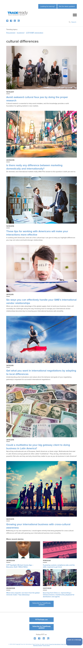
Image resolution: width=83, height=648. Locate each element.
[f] (11, 21)
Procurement (10, 33)
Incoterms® (21, 33)
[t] (7, 21)
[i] (19, 21)
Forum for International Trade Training (58, 644)
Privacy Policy (46, 645)
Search (73, 22)
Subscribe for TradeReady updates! (41, 603)
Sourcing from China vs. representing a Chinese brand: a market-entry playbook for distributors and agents (58, 594)
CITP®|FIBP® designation (34, 33)
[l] (15, 21)
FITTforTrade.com (41, 619)
